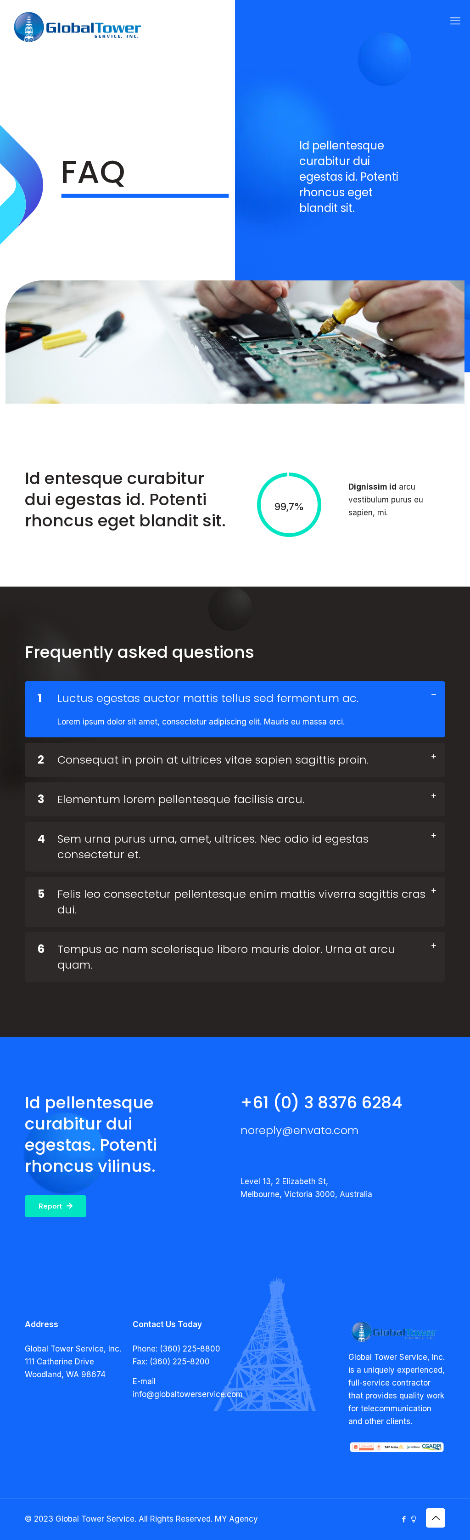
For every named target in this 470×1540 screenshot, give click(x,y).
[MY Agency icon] (413, 1519)
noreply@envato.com (299, 1130)
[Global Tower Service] (78, 27)
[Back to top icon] (435, 1518)
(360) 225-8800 (190, 1348)
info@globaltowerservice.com (188, 1394)
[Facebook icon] (403, 1519)
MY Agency (236, 1518)
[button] (235, 709)
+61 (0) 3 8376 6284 (321, 1102)
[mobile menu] (455, 21)
